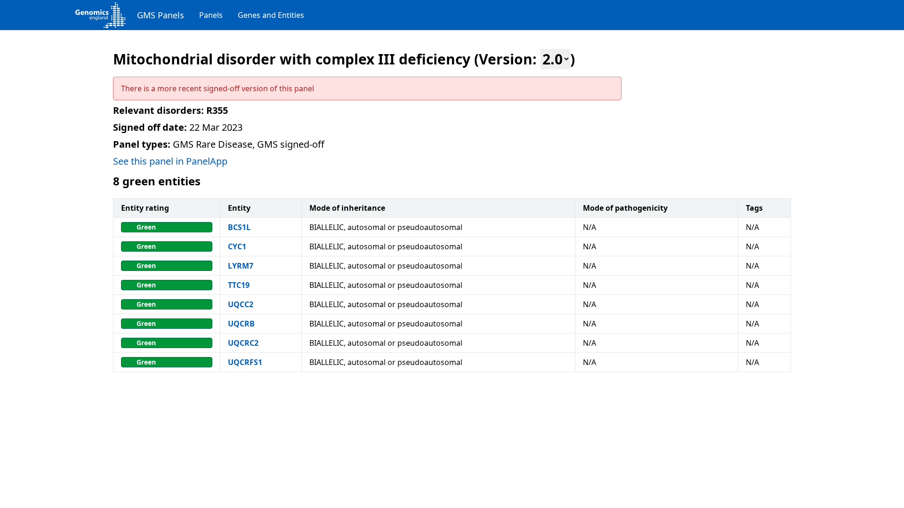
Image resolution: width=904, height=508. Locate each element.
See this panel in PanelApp (170, 161)
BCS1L (239, 227)
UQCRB (241, 323)
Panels (211, 15)
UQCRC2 (243, 343)
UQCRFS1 (245, 362)
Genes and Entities (271, 15)
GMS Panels (160, 15)
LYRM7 (240, 266)
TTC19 (239, 285)
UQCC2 (240, 304)
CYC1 (237, 246)
